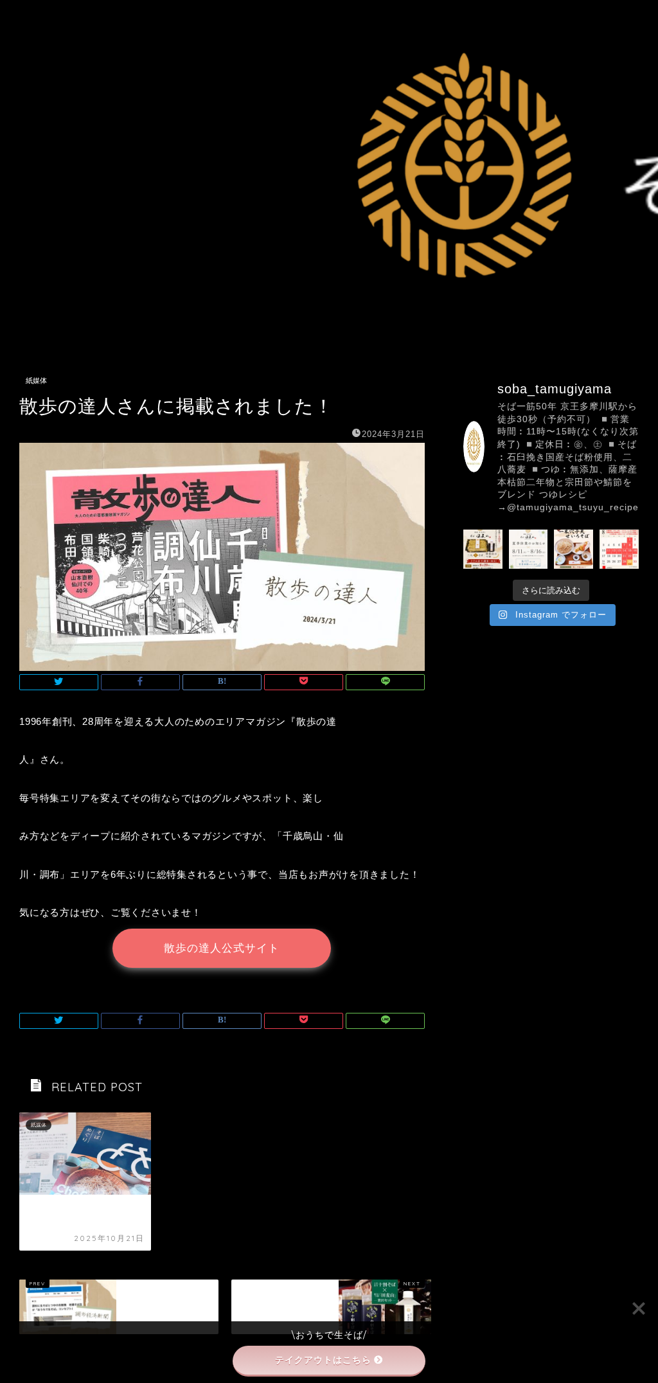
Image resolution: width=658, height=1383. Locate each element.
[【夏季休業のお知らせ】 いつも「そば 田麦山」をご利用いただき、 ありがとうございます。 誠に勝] (528, 549)
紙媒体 (36, 380)
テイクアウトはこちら (323, 1360)
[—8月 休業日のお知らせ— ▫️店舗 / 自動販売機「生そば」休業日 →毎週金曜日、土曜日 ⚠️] (619, 549)
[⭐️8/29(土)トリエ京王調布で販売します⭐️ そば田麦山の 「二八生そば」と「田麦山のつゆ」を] (482, 549)
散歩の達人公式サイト (222, 948)
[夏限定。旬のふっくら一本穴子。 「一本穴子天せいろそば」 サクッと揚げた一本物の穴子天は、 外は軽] (573, 549)
